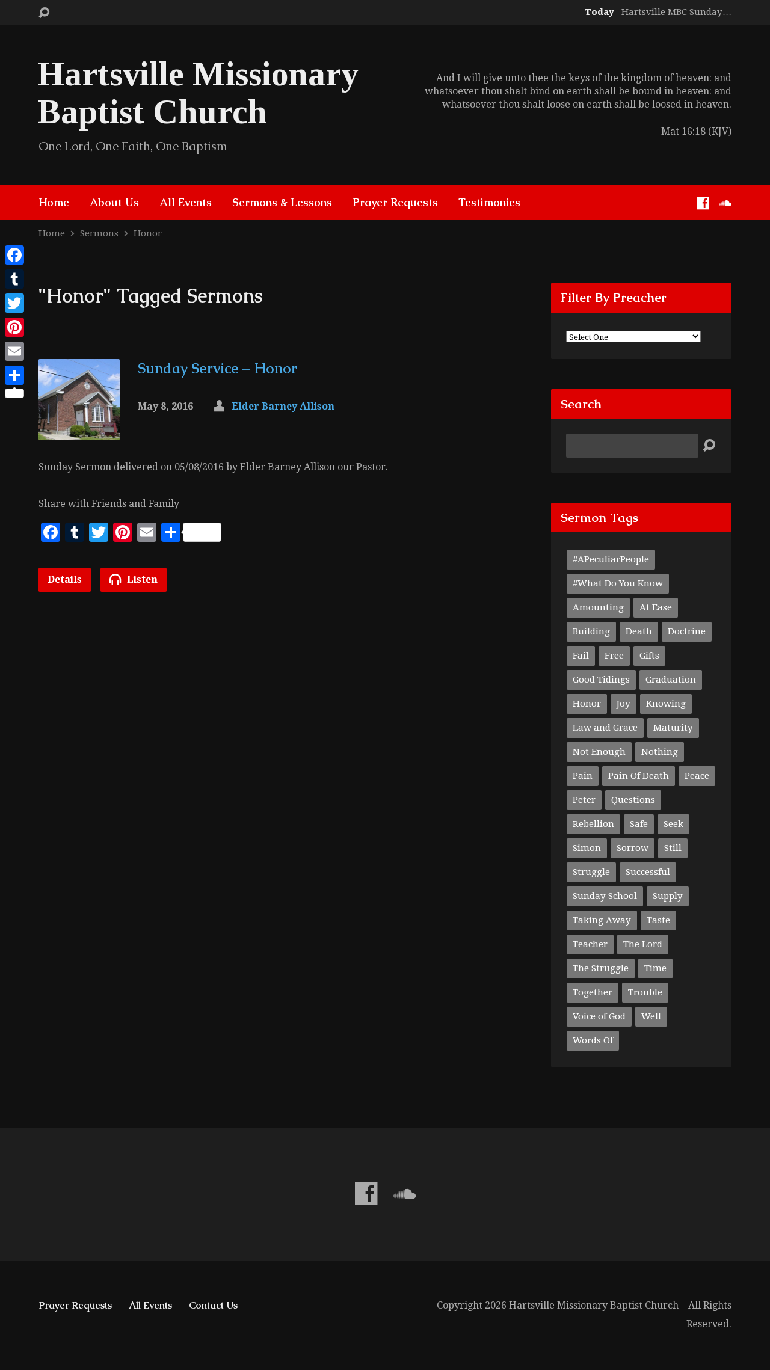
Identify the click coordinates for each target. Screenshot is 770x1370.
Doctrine (687, 631)
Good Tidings (601, 679)
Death (639, 631)
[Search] (709, 446)
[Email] (14, 351)
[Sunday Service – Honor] (79, 431)
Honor (148, 233)
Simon (587, 848)
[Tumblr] (14, 279)
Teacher (590, 944)
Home (53, 202)
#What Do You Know (618, 583)
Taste (658, 920)
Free (614, 655)
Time (655, 968)
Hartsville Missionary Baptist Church (198, 93)
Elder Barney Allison (283, 406)
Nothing (659, 751)
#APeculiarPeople (611, 559)
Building (591, 631)
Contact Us (213, 1305)
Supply (668, 896)
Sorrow (632, 848)
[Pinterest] (14, 327)
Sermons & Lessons (282, 202)
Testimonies (489, 202)
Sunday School (605, 896)
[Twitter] (14, 303)
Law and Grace (605, 727)
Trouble (645, 992)
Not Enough (599, 751)
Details (65, 579)
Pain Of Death (638, 775)
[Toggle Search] (43, 13)
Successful (648, 872)
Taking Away (602, 920)
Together (592, 992)
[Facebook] (703, 203)
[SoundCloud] (725, 203)
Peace (697, 775)
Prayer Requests (395, 202)
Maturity (673, 727)
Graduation (670, 679)
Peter (584, 799)
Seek (673, 824)
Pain (583, 775)
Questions (633, 799)
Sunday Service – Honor (217, 368)
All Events (185, 202)
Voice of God (599, 1016)
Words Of (593, 1040)
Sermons (99, 233)
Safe (639, 824)
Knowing (666, 703)
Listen (141, 579)
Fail (581, 655)
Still (673, 848)
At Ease (655, 607)
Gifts (649, 655)
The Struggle (601, 968)
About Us (114, 202)
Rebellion (593, 824)
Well (651, 1016)
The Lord (642, 944)
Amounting (598, 607)
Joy (623, 703)
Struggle (591, 872)
